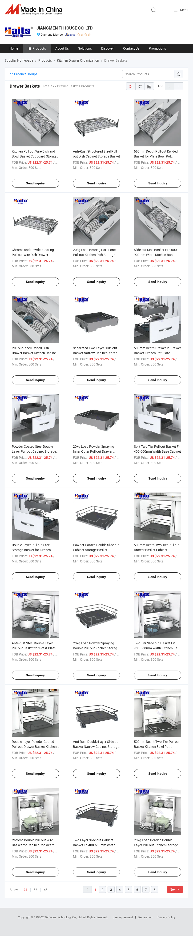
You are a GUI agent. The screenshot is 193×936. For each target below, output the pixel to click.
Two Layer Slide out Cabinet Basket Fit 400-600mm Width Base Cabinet (94, 845)
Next (173, 889)
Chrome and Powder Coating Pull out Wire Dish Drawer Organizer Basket (33, 254)
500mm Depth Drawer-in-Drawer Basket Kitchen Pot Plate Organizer (157, 353)
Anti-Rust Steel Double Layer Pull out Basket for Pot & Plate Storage (34, 648)
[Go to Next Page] (178, 86)
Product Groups (25, 74)
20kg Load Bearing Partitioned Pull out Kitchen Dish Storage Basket (95, 254)
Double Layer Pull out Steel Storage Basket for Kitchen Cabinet (31, 550)
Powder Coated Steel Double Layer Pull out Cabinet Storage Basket (34, 451)
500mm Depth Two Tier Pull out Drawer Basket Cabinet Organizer (157, 550)
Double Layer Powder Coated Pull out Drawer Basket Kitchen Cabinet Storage (34, 746)
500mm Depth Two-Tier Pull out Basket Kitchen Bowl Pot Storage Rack (157, 746)
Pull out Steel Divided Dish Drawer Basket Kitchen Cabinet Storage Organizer (34, 353)
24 (25, 890)
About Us (62, 48)
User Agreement (123, 917)
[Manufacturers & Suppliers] (34, 9)
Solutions (85, 48)
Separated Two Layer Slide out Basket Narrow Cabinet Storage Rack (96, 353)
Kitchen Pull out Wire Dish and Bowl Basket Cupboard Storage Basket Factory (34, 156)
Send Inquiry (35, 183)
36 (35, 889)
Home (13, 48)
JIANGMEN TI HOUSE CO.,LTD (64, 28)
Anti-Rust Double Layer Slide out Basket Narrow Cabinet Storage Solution (96, 746)
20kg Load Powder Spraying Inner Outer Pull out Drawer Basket (93, 451)
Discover (107, 48)
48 (46, 889)
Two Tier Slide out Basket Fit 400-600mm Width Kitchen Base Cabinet (157, 648)
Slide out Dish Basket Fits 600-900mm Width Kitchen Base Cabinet (156, 254)
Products (39, 48)
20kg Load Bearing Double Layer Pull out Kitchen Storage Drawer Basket (156, 845)
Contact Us (131, 48)
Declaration (145, 917)
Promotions (157, 48)
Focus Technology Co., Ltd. (65, 917)
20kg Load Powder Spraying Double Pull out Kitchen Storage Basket (96, 648)
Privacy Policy (166, 917)
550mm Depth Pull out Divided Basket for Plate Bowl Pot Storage (156, 156)
